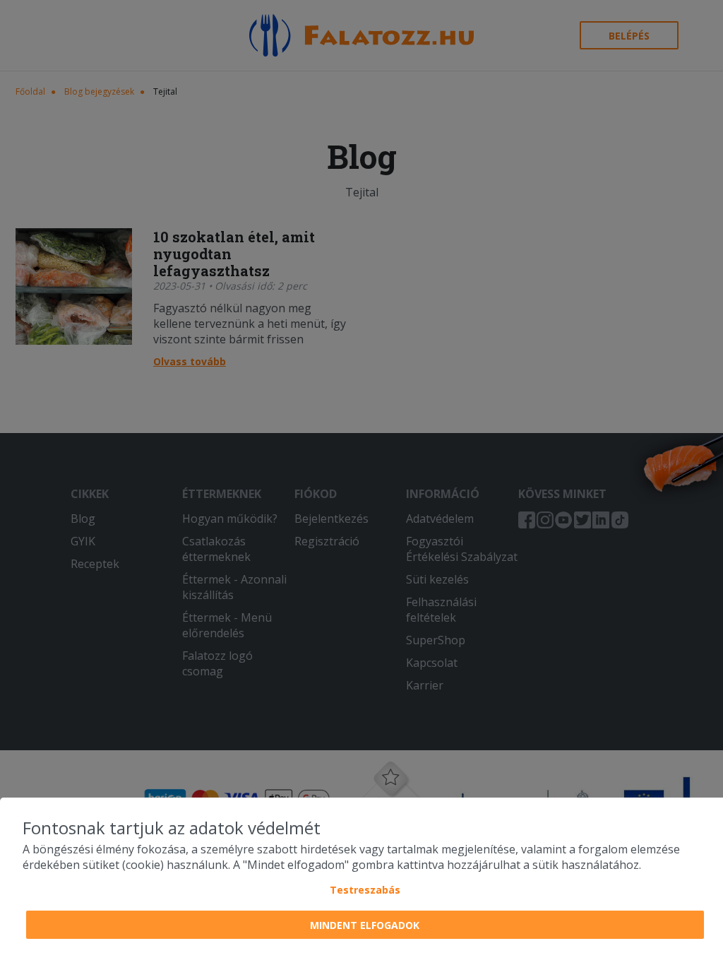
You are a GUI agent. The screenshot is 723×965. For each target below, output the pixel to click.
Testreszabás (365, 889)
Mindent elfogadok (364, 925)
